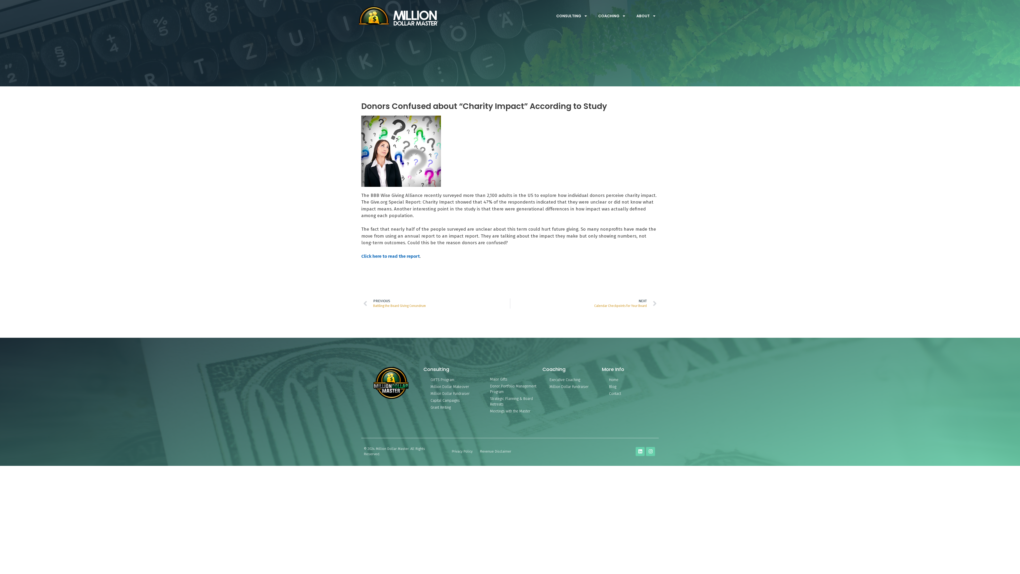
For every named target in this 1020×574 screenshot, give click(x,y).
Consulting (568, 16)
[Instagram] (650, 451)
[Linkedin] (640, 451)
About (643, 16)
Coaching (608, 16)
